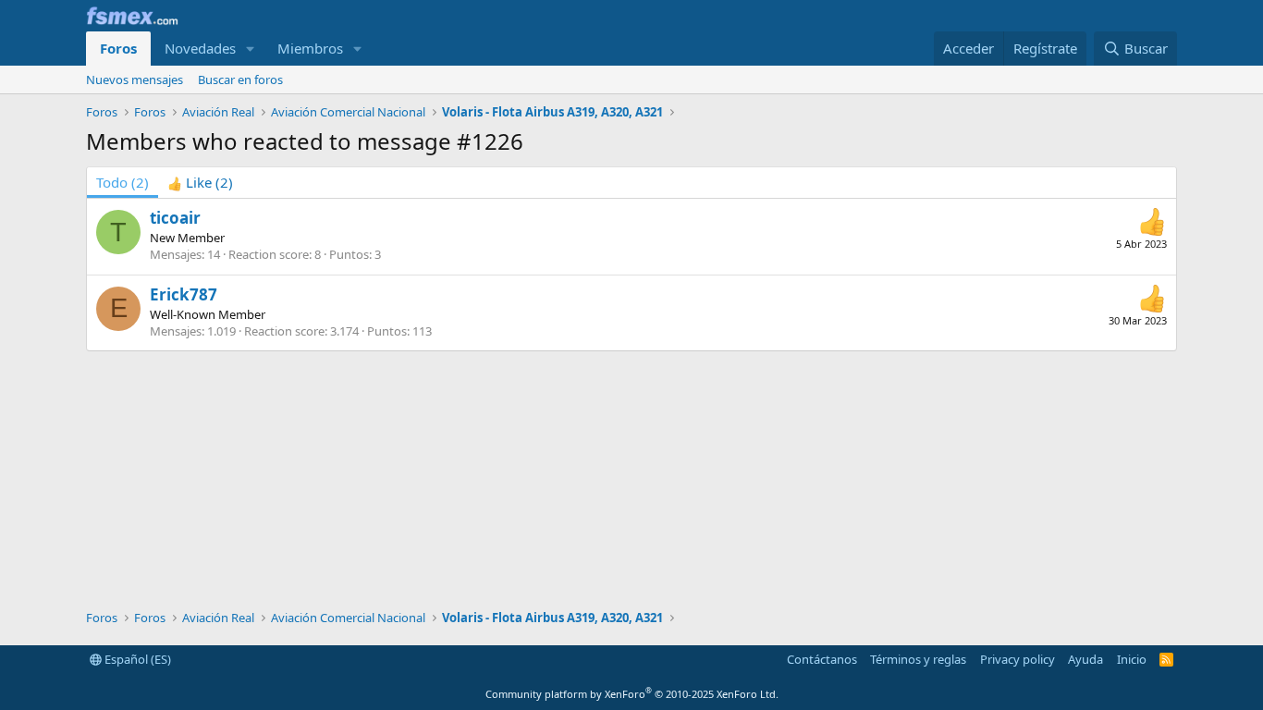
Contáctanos (822, 659)
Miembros (310, 48)
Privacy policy (1017, 659)
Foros (118, 48)
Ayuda (1085, 659)
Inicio (1132, 659)
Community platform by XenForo (632, 694)
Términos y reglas (918, 659)
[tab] (200, 182)
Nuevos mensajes (134, 79)
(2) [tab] (122, 182)
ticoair (175, 217)
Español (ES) (136, 659)
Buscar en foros (240, 79)
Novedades (200, 48)
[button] (251, 48)
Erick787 (183, 294)
